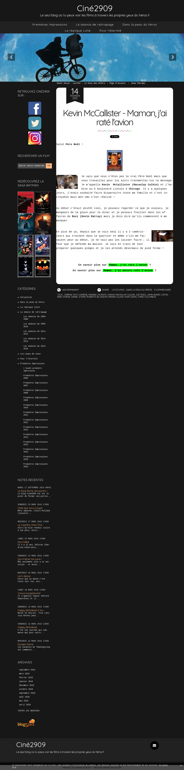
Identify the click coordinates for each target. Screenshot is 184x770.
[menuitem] (50, 25)
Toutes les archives (29, 711)
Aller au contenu (14, 5)
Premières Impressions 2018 (35, 458)
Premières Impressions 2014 (35, 435)
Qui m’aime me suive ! (30, 558)
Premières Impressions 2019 (35, 465)
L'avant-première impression (32, 369)
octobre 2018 (26, 689)
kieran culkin (115, 296)
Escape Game (25, 644)
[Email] (154, 745)
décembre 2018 (26, 685)
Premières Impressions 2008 (35, 391)
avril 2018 (25, 705)
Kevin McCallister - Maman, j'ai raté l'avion (114, 117)
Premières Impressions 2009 (35, 398)
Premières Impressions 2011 (35, 413)
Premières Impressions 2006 (35, 376)
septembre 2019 (27, 670)
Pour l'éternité (110, 30)
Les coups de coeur (30, 354)
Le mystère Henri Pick (30, 524)
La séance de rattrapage (95, 24)
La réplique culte (78, 30)
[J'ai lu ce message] (181, 765)
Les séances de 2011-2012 (34, 332)
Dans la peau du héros (139, 24)
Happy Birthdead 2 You (31, 610)
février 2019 (26, 677)
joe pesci (141, 294)
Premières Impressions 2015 (35, 443)
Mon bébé (23, 541)
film (75, 294)
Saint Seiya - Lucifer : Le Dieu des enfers (81, 83)
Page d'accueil (118, 83)
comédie (83, 294)
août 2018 (24, 697)
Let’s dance (24, 576)
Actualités (26, 297)
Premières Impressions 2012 (35, 421)
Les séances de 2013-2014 (34, 340)
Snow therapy (138, 83)
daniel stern (78, 296)
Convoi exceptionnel (29, 593)
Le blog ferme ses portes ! (32, 490)
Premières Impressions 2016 (35, 450)
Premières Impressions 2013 (35, 428)
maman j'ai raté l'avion (102, 294)
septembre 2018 (27, 693)
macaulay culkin (125, 294)
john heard (153, 294)
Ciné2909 (95, 8)
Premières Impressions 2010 (35, 406)
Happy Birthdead (27, 627)
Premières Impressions (49, 24)
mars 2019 (24, 674)
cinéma (68, 294)
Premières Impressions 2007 (35, 384)
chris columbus (147, 296)
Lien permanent (70, 289)
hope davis (130, 296)
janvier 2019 (26, 681)
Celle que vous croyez (30, 507)
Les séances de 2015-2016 (34, 347)
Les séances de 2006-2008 (34, 317)
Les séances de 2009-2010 (34, 325)
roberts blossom (97, 296)
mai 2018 (23, 701)
